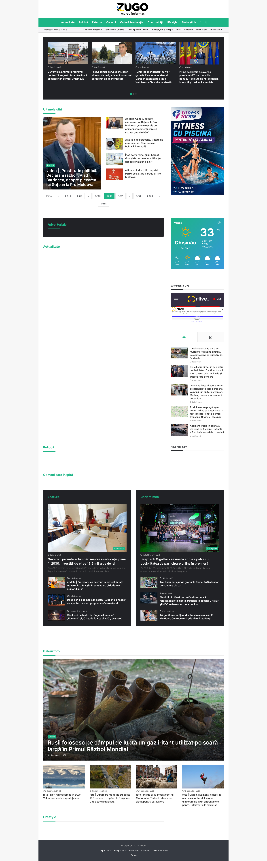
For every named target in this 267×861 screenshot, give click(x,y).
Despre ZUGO (105, 850)
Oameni (111, 22)
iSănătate (188, 29)
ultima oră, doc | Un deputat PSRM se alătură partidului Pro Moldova (143, 174)
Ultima (103, 203)
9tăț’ (178, 29)
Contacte (145, 850)
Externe (97, 22)
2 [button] (133, 94)
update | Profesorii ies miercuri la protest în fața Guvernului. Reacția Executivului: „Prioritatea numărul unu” (95, 585)
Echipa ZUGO (120, 850)
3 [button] (136, 94)
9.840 (68, 196)
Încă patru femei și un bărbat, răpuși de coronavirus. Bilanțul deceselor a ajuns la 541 (143, 158)
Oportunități (155, 22)
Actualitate (68, 22)
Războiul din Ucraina (114, 29)
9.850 (79, 196)
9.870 (138, 196)
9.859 (98, 196)
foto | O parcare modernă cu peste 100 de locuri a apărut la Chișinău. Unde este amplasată (110, 798)
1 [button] (131, 94)
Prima (49, 196)
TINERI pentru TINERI (137, 29)
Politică (83, 22)
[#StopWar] (132, 9)
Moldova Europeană (92, 29)
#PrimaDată (201, 29)
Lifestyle (172, 22)
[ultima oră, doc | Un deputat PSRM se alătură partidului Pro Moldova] (114, 174)
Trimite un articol (160, 850)
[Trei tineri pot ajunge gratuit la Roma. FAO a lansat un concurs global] (148, 582)
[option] (133, 9)
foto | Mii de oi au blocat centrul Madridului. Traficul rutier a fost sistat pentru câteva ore (155, 798)
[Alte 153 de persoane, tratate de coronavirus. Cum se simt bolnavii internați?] (114, 144)
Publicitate (134, 850)
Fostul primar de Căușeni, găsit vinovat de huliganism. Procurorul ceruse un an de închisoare (111, 75)
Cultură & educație (131, 22)
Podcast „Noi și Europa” (162, 29)
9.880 (150, 196)
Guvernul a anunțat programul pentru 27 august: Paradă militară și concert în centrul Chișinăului (67, 75)
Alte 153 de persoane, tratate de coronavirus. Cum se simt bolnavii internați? (144, 143)
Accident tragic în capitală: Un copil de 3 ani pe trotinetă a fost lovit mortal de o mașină (207, 429)
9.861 (120, 196)
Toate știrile (189, 22)
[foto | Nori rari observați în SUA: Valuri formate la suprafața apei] (64, 776)
